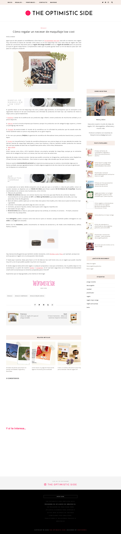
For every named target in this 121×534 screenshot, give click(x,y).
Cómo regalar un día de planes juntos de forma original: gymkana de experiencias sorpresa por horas (104, 205)
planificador (90, 293)
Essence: (10, 117)
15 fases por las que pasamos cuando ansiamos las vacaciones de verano (104, 184)
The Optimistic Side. (57, 530)
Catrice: (10, 123)
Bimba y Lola (54, 254)
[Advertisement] (43, 454)
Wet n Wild (11, 147)
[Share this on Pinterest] (43, 304)
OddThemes (82, 530)
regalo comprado (21, 296)
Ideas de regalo (91, 263)
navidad (89, 289)
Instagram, (39, 268)
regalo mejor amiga (37, 296)
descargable (90, 285)
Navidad (53, 2)
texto (88, 307)
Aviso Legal (90, 269)
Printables (30, 2)
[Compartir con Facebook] (34, 304)
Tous (61, 254)
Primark (10, 129)
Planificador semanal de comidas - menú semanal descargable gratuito (102, 236)
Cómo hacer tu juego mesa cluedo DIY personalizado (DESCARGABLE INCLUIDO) (103, 164)
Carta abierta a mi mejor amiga (104, 215)
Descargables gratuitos (94, 266)
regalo (44, 28)
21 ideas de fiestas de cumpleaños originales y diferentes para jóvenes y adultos (102, 153)
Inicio (10, 2)
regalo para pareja (92, 304)
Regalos (18, 2)
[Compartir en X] (39, 304)
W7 (9, 149)
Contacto (43, 2)
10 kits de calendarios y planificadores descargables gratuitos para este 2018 (103, 226)
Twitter (32, 268)
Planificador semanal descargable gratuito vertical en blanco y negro (104, 174)
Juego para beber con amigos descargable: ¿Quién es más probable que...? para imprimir (104, 194)
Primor (10, 141)
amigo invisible (91, 282)
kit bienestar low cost (52, 40)
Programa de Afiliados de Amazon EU (60, 504)
